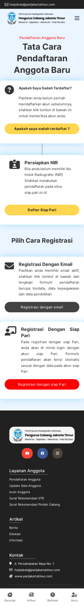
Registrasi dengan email (42, 307)
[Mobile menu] (77, 18)
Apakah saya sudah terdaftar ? (42, 128)
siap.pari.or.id (35, 192)
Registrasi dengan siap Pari (42, 384)
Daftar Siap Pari (42, 210)
